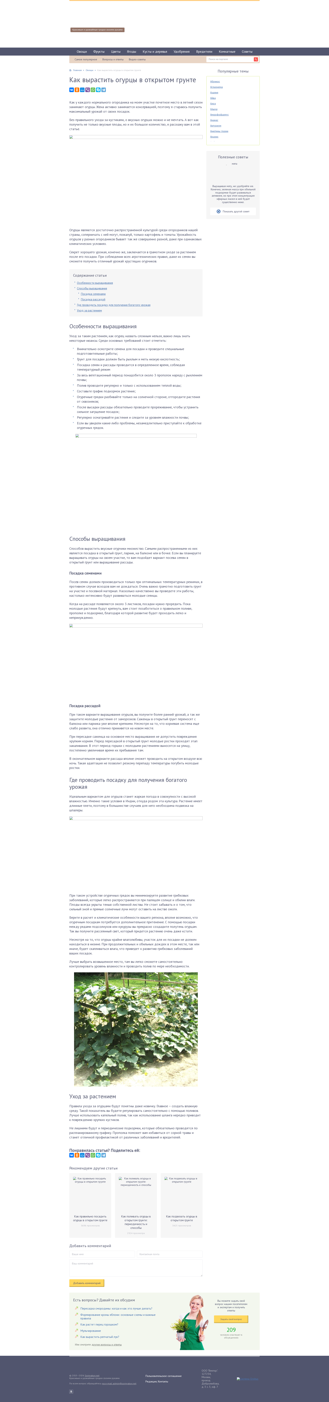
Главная (77, 70)
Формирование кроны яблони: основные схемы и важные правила (118, 1316)
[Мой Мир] (82, 90)
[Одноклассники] (77, 90)
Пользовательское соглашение (163, 1376)
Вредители (204, 51)
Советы (247, 51)
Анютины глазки (219, 131)
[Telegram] (103, 90)
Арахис (214, 136)
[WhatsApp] (93, 90)
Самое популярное (86, 59)
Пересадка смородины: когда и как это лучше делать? (116, 1308)
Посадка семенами (93, 294)
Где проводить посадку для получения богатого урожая (113, 305)
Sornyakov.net (92, 1375)
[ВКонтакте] (71, 90)
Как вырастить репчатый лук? (99, 1337)
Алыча (213, 109)
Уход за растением (89, 310)
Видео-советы (137, 59)
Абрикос (215, 81)
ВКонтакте (71, 1391)
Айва (213, 98)
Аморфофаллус (219, 114)
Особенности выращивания (95, 283)
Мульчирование (90, 1331)
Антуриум (215, 125)
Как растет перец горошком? (99, 1324)
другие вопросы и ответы (107, 1344)
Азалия (214, 92)
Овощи (82, 51)
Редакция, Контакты (156, 1381)
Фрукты (99, 51)
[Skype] (98, 90)
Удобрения (182, 51)
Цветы (116, 51)
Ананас (214, 120)
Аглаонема (216, 87)
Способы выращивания (92, 288)
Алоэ (213, 103)
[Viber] (87, 90)
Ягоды (131, 51)
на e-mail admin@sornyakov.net (119, 1383)
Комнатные (227, 51)
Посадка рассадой (93, 299)
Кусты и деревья (155, 51)
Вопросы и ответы (113, 59)
